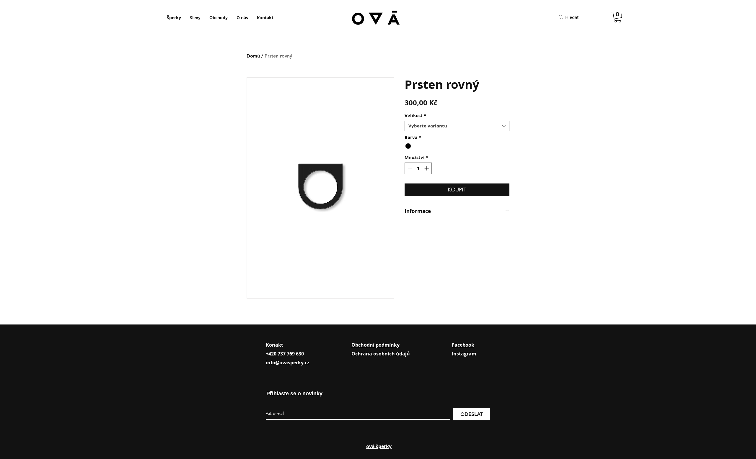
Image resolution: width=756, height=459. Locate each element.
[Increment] (427, 168)
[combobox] (457, 126)
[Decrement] (409, 168)
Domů (253, 56)
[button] (617, 17)
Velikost (415, 115)
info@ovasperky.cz (287, 362)
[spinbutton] (418, 168)
